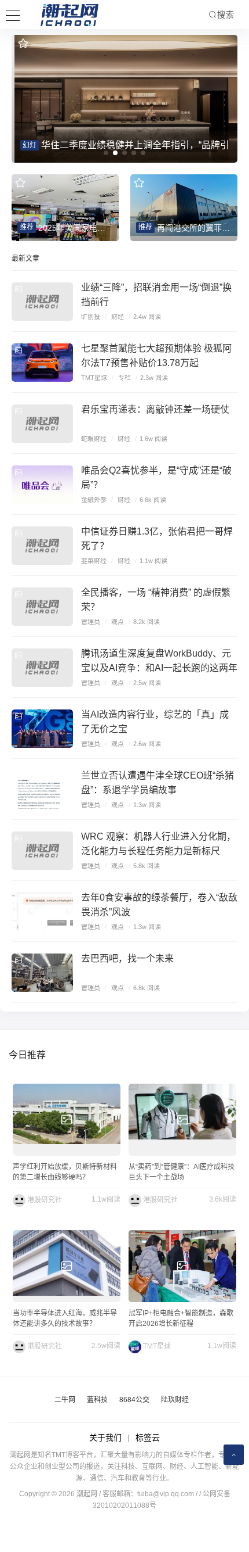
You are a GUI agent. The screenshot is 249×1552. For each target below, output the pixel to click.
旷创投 (90, 316)
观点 (117, 621)
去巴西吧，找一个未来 (127, 958)
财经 (117, 316)
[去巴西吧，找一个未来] (42, 973)
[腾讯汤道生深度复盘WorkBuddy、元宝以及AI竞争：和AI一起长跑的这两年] (42, 667)
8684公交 (134, 1400)
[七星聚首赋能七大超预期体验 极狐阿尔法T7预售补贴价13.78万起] (42, 362)
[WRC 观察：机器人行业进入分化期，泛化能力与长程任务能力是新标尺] (42, 850)
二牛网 (64, 1400)
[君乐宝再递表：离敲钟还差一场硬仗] (42, 423)
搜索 (226, 14)
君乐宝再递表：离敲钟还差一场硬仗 (155, 409)
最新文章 (25, 259)
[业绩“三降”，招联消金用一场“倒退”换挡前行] (42, 301)
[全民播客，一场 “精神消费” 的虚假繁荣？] (42, 606)
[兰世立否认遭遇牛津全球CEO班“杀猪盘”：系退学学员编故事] (42, 789)
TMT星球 (94, 377)
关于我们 (105, 1437)
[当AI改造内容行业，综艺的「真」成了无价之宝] (42, 728)
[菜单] (13, 14)
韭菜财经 (94, 560)
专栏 (124, 377)
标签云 (148, 1437)
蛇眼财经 (94, 438)
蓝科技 (97, 1400)
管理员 (90, 621)
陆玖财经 (175, 1400)
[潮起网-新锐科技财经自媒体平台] (60, 14)
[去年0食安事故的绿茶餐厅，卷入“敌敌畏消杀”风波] (42, 912)
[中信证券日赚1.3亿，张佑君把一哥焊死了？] (42, 545)
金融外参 (94, 499)
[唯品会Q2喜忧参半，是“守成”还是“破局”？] (42, 484)
